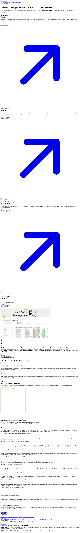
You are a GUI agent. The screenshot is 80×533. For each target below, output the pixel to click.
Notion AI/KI (43, 519)
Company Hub (22, 517)
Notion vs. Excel (37, 519)
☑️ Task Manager (10, 2)
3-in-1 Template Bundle (29, 517)
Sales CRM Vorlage (4, 517)
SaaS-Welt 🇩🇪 (3, 524)
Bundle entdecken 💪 (4, 306)
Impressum (2, 531)
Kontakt (23, 521)
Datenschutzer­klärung (9, 531)
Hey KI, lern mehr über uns (30, 521)
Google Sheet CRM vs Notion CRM (19, 519)
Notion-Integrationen (8, 519)
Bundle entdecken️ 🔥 (4, 3)
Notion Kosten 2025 (30, 519)
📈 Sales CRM (3, 2)
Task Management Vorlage (13, 517)
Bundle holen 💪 (3, 387)
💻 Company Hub (17, 2)
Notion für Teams (49, 519)
